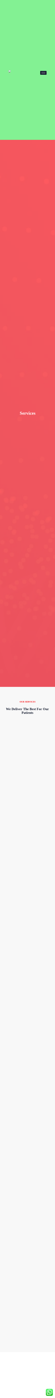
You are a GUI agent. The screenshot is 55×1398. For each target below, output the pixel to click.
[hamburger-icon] (43, 73)
